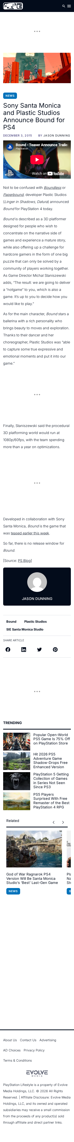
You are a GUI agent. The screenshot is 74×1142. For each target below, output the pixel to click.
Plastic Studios (35, 621)
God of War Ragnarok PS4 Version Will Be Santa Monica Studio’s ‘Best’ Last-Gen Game (32, 878)
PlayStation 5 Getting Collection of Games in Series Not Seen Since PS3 (51, 780)
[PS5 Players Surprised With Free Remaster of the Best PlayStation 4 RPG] (16, 801)
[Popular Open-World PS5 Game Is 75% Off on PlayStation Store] (16, 742)
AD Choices (12, 1050)
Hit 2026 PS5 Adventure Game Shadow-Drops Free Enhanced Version (50, 760)
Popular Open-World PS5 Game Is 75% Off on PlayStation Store (51, 739)
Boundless (52, 188)
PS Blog (24, 561)
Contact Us (28, 1040)
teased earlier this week (30, 533)
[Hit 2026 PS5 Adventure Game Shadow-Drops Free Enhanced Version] (16, 761)
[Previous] (53, 822)
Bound (11, 621)
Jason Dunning (56, 135)
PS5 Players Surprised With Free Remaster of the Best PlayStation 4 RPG (51, 800)
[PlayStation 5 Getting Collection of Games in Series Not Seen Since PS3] (16, 781)
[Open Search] (63, 6)
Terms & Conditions (17, 1060)
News (10, 95)
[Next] (63, 822)
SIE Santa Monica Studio (24, 629)
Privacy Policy (34, 1050)
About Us (10, 1040)
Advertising (47, 1040)
